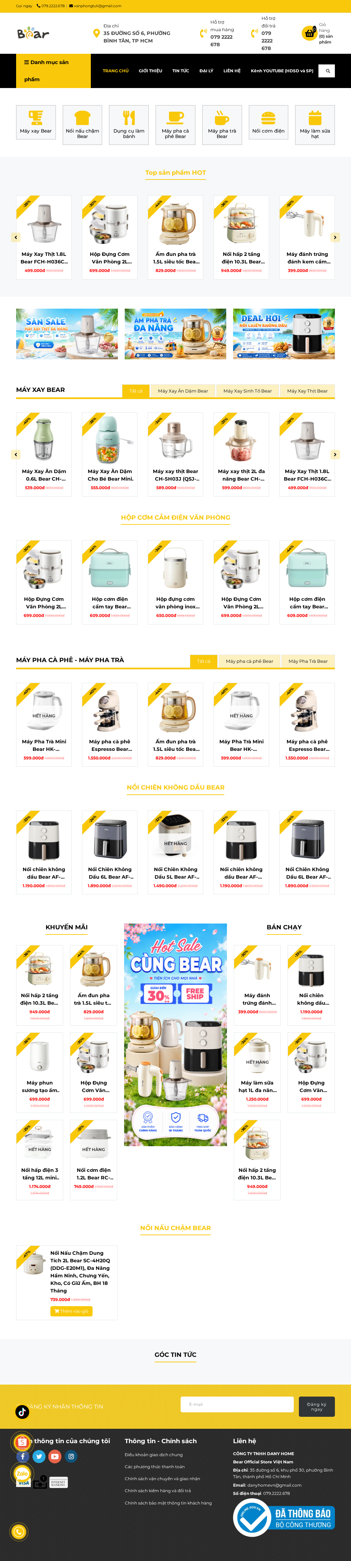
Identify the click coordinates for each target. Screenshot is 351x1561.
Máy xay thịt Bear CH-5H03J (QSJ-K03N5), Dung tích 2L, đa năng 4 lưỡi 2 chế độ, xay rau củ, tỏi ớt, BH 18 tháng (175, 475)
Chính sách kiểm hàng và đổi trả (158, 1490)
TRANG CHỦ (116, 70)
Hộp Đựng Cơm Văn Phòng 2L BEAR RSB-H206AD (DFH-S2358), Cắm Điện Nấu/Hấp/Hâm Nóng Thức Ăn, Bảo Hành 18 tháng (109, 258)
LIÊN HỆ (232, 70)
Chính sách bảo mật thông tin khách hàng (168, 1503)
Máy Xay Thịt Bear (307, 391)
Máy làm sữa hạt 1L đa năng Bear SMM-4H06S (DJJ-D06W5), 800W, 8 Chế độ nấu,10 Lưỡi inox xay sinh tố (257, 1087)
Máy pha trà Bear (222, 133)
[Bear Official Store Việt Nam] (33, 33)
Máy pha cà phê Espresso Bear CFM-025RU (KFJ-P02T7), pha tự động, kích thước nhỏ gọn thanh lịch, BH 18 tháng (109, 746)
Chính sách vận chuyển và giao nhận (162, 1478)
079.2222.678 (53, 6)
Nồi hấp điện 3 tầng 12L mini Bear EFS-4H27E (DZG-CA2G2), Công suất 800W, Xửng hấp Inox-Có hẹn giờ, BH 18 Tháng (39, 1174)
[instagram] (71, 1456)
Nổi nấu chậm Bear (82, 133)
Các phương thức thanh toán (155, 1466)
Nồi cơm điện (268, 131)
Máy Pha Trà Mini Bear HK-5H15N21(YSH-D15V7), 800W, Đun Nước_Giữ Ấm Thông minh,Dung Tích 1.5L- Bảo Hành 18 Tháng (44, 746)
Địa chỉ (111, 25)
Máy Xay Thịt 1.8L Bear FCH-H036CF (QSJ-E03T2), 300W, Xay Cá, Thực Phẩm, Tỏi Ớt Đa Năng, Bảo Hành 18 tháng (44, 258)
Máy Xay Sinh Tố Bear (247, 391)
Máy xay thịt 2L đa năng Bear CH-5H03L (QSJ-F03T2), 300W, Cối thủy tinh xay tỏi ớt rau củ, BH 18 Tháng (241, 475)
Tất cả (136, 391)
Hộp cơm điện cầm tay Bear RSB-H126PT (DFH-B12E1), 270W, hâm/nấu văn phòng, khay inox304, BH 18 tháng (110, 603)
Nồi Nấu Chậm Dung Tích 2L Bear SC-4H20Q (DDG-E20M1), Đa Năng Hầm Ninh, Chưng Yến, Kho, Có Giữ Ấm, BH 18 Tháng (80, 1272)
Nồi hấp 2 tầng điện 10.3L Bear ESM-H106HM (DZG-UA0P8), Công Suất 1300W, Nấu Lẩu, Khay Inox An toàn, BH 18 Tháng (241, 258)
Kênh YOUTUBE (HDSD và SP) (282, 70)
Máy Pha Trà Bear (308, 661)
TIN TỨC (180, 70)
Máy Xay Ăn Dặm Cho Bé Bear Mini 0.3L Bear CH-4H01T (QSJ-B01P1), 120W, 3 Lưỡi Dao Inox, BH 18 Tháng (110, 475)
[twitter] (39, 1456)
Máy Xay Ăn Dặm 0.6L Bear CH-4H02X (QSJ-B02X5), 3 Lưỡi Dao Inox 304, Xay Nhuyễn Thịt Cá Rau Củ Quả (44, 475)
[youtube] (55, 1456)
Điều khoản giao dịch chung (154, 1454)
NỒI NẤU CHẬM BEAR (175, 1228)
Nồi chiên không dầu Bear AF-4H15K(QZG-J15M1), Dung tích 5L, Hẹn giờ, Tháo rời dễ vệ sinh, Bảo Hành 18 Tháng (44, 873)
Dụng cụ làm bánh (129, 133)
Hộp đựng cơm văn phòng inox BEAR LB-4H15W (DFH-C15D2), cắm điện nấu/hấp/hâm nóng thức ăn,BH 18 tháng (175, 603)
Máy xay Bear (36, 131)
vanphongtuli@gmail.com (97, 6)
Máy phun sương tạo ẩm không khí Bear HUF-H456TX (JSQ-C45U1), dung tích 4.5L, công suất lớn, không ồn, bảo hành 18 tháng (40, 1087)
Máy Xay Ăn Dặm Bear (183, 391)
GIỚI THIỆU (150, 70)
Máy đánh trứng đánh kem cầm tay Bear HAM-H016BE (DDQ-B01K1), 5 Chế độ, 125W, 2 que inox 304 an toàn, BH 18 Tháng (307, 258)
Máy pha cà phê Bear (175, 133)
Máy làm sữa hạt (315, 133)
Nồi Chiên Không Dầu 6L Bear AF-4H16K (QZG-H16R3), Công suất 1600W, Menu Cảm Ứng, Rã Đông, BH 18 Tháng (109, 873)
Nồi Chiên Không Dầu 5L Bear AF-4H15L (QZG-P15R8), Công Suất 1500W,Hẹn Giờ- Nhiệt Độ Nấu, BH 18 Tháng (175, 873)
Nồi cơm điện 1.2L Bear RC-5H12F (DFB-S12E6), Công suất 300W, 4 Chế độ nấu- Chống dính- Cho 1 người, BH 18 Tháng (93, 1174)
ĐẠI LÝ (206, 70)
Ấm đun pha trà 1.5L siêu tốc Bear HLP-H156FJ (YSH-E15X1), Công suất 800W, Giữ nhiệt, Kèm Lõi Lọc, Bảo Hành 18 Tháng (175, 258)
